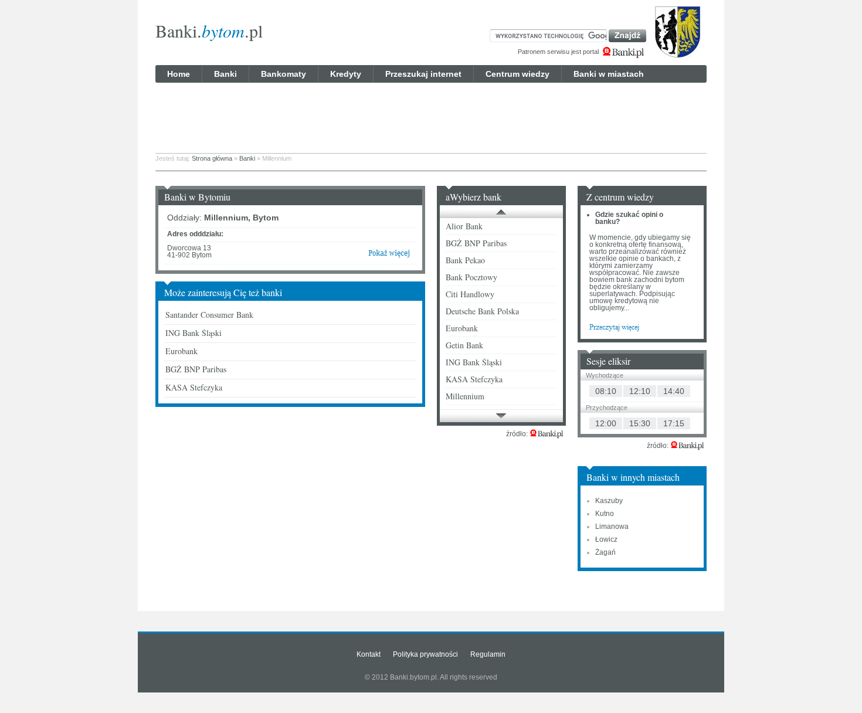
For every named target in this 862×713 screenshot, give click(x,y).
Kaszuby (609, 501)
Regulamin (487, 654)
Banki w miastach (608, 74)
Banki (225, 74)
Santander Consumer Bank (209, 314)
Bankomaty (283, 74)
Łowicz (606, 539)
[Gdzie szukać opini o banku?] (614, 326)
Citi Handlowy (470, 294)
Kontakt (369, 654)
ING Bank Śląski (193, 332)
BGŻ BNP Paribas (195, 369)
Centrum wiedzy (517, 74)
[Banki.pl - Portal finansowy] (547, 434)
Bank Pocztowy (471, 277)
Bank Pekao (465, 260)
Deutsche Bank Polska (482, 311)
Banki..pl (209, 30)
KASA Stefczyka (193, 387)
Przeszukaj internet (423, 74)
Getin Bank (464, 345)
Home (178, 74)
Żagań (605, 552)
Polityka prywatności (425, 654)
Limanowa (612, 526)
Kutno (604, 514)
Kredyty (345, 74)
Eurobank (181, 350)
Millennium (465, 396)
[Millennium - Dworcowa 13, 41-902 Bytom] (389, 256)
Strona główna (212, 158)
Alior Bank (464, 226)
